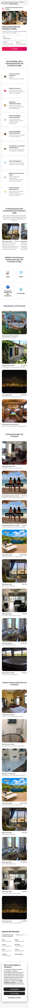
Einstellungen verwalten (14, 997)
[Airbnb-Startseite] (3, 8)
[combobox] (14, 38)
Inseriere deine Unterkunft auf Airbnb (14, 8)
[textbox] (8, 44)
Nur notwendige (14, 993)
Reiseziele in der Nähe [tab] (7, 935)
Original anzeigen (13, 3)
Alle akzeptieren (14, 989)
